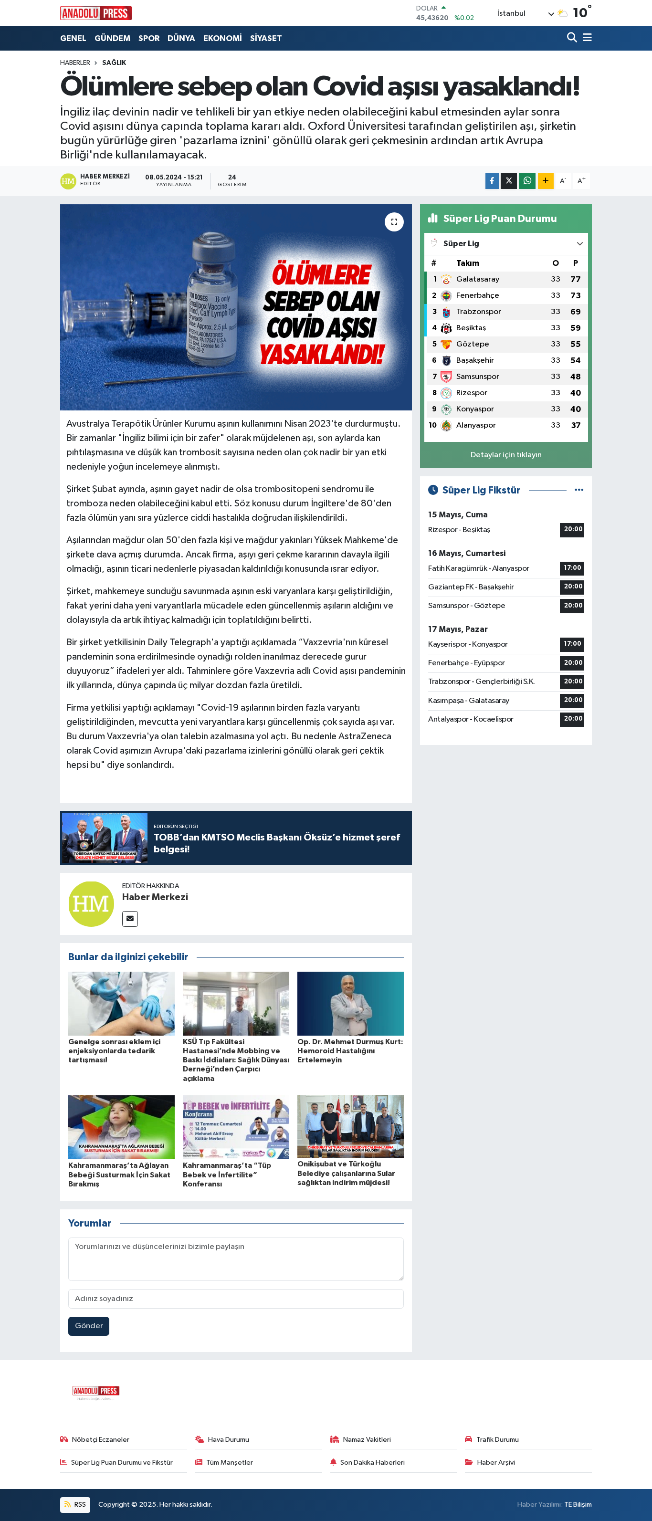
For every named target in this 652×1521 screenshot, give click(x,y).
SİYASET (266, 38)
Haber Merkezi (155, 897)
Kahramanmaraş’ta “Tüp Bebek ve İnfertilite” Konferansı (227, 1174)
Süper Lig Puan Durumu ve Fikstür (122, 1462)
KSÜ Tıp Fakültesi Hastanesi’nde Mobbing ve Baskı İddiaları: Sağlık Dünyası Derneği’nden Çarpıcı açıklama (236, 1060)
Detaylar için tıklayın (506, 455)
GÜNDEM (112, 38)
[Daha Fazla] (546, 181)
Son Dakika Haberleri (372, 1462)
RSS (79, 1504)
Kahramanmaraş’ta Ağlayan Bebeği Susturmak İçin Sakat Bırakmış (119, 1174)
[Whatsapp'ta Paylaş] (527, 181)
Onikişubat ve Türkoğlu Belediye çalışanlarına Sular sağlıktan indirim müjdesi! (346, 1173)
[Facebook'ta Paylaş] (492, 181)
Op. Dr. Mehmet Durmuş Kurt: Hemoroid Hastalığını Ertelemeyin (350, 1051)
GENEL (73, 38)
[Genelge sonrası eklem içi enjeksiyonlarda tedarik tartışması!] (121, 1003)
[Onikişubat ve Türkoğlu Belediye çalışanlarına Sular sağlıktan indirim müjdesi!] (350, 1126)
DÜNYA (181, 38)
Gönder (89, 1326)
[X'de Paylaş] (509, 181)
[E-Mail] (130, 919)
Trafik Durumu (497, 1439)
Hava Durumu (228, 1439)
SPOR (148, 38)
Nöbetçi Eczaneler (100, 1439)
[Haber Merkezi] (91, 904)
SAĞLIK (114, 63)
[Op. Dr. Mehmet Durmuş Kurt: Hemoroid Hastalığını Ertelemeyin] (350, 1003)
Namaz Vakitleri (367, 1439)
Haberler (75, 63)
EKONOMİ (222, 38)
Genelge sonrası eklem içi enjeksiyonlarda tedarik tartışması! (114, 1051)
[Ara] (573, 38)
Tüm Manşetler (229, 1462)
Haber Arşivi (496, 1462)
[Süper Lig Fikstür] (579, 490)
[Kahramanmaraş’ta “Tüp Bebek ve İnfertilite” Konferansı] (236, 1127)
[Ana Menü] (585, 38)
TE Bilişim (578, 1504)
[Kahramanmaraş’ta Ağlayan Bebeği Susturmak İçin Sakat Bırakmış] (121, 1127)
